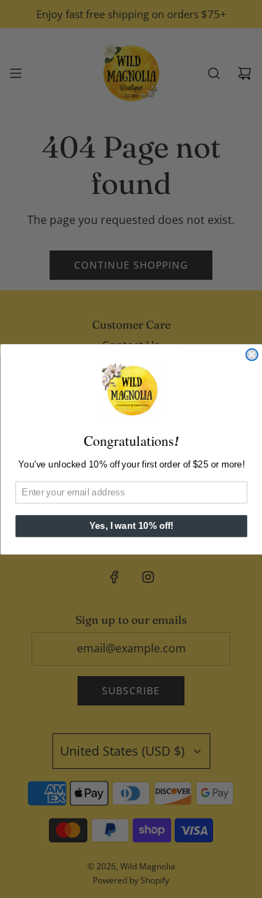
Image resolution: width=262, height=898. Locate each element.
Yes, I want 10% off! (131, 525)
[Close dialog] (252, 354)
